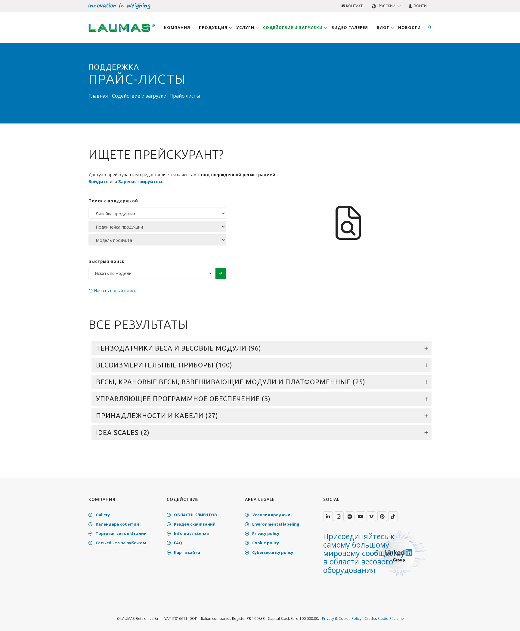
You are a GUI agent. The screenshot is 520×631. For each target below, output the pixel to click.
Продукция (214, 27)
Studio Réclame (391, 618)
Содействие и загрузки (293, 27)
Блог (384, 27)
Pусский (387, 5)
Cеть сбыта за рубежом (120, 542)
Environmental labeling (275, 524)
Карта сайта (186, 552)
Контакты (355, 5)
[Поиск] (430, 27)
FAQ (177, 542)
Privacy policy (265, 533)
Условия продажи (270, 514)
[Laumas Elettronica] (121, 33)
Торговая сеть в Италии (121, 533)
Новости (409, 27)
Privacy (328, 618)
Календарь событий (117, 524)
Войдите (98, 181)
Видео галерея (350, 27)
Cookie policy (265, 542)
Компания (177, 27)
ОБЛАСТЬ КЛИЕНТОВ (195, 514)
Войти (419, 5)
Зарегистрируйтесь (141, 181)
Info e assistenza (191, 533)
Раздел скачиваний (194, 524)
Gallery (102, 514)
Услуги (245, 27)
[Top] (506, 620)
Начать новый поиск (114, 290)
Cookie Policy (350, 618)
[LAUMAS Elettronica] (328, 516)
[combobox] (152, 273)
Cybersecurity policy (272, 552)
